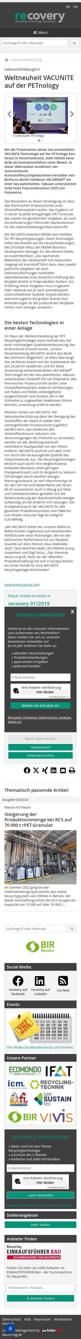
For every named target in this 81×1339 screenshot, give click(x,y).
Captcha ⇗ (59, 696)
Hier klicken (45, 692)
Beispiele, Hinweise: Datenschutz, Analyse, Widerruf (40, 719)
